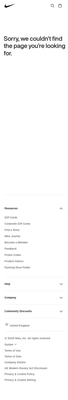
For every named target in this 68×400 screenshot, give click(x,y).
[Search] (52, 5)
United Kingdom (20, 325)
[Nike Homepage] (10, 5)
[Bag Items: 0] (60, 5)
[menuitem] (11, 344)
